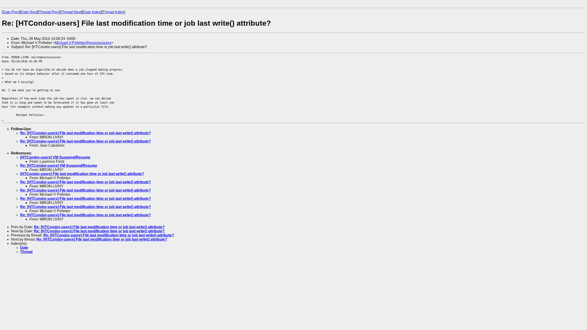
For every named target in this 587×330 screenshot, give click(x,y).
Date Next (29, 12)
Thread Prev (49, 12)
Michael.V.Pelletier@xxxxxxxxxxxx (83, 43)
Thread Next (71, 12)
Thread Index (113, 12)
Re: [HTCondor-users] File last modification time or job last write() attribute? (85, 133)
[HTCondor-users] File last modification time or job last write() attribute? (82, 174)
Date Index (92, 12)
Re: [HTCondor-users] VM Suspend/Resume (58, 166)
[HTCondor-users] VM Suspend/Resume (55, 157)
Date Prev (11, 12)
